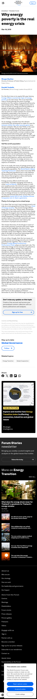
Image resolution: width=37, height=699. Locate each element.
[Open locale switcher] (2, 694)
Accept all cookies (20, 689)
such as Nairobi (11, 184)
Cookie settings (20, 694)
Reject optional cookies (20, 684)
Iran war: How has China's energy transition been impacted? (21, 546)
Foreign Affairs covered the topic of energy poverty (17, 99)
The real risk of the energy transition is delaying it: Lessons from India (21, 557)
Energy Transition (10, 11)
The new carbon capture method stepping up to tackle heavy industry (21, 537)
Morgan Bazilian (7, 79)
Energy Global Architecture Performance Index (14, 244)
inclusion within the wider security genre (16, 125)
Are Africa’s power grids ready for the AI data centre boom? (21, 517)
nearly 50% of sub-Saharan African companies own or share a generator (18, 197)
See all (32, 477)
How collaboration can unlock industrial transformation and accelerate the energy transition (21, 528)
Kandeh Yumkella (8, 87)
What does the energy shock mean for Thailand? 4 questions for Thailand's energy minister (17, 504)
